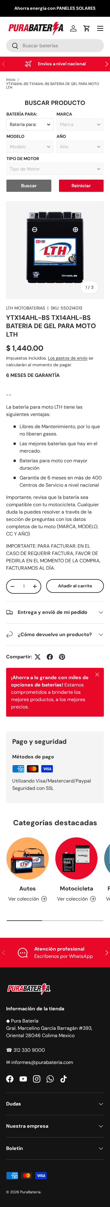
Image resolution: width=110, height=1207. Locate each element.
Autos (27, 888)
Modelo (15, 136)
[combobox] (55, 45)
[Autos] (27, 858)
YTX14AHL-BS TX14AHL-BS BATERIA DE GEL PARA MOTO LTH (52, 85)
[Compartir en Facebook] (50, 657)
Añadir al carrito (75, 586)
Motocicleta (76, 888)
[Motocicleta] (76, 858)
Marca (64, 114)
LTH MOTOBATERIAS (25, 308)
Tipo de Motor (22, 158)
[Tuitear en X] (37, 657)
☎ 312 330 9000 (25, 1050)
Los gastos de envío (67, 358)
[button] (87, 28)
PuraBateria (30, 1192)
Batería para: (21, 114)
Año (61, 136)
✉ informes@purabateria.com (39, 1062)
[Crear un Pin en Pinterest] (62, 657)
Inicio (10, 79)
